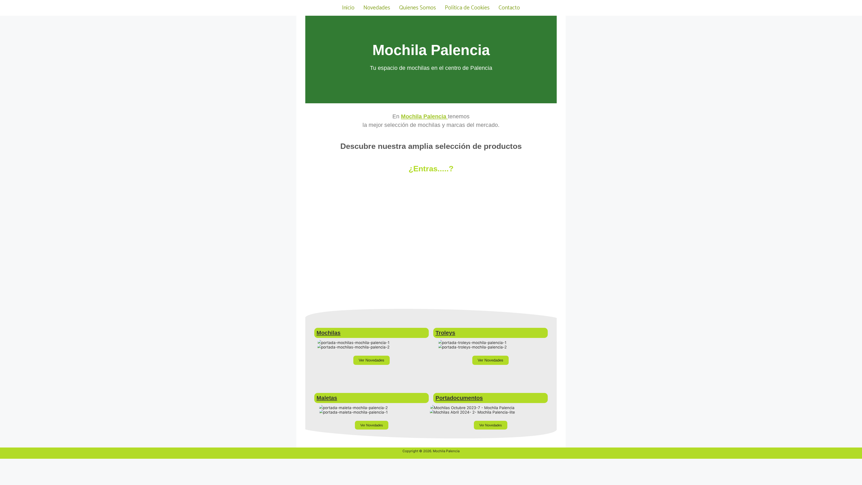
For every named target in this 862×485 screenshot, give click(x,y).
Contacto (509, 8)
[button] (310, 59)
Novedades (376, 8)
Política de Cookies (467, 8)
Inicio (348, 8)
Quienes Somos (417, 8)
